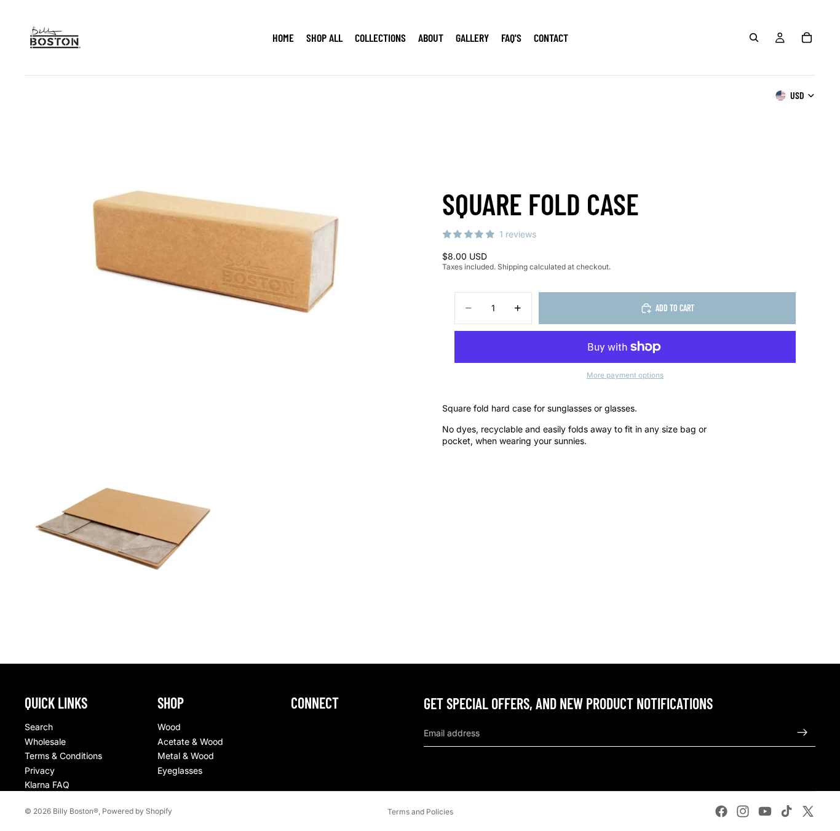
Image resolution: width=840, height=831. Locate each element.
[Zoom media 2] (123, 529)
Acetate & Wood (190, 741)
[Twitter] (808, 811)
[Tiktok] (786, 811)
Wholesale (45, 741)
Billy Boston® (75, 811)
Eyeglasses (179, 770)
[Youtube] (765, 811)
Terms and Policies (420, 811)
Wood (169, 727)
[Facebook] (721, 811)
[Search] (753, 37)
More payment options (625, 375)
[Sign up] (802, 733)
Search (39, 727)
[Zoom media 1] (215, 252)
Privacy (40, 770)
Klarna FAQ (47, 784)
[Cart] (806, 37)
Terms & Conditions (63, 755)
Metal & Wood (185, 755)
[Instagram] (742, 811)
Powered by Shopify (137, 811)
